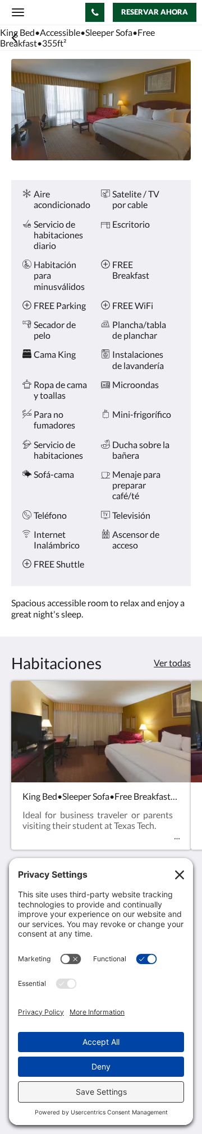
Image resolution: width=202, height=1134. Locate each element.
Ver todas (172, 662)
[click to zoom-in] (101, 109)
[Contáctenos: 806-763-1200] (94, 12)
